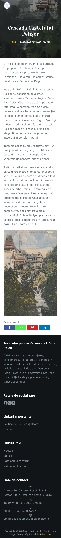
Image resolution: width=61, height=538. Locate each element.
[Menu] (56, 5)
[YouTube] (13, 403)
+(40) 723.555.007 (24, 510)
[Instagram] (9, 403)
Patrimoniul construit (16, 461)
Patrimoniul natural (15, 466)
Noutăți (8, 450)
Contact (8, 429)
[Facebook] (9, 327)
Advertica (45, 534)
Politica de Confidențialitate (21, 424)
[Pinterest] (32, 327)
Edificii (8, 455)
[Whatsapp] (20, 327)
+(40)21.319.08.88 (30, 502)
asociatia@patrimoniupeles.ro (30, 518)
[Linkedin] (44, 327)
